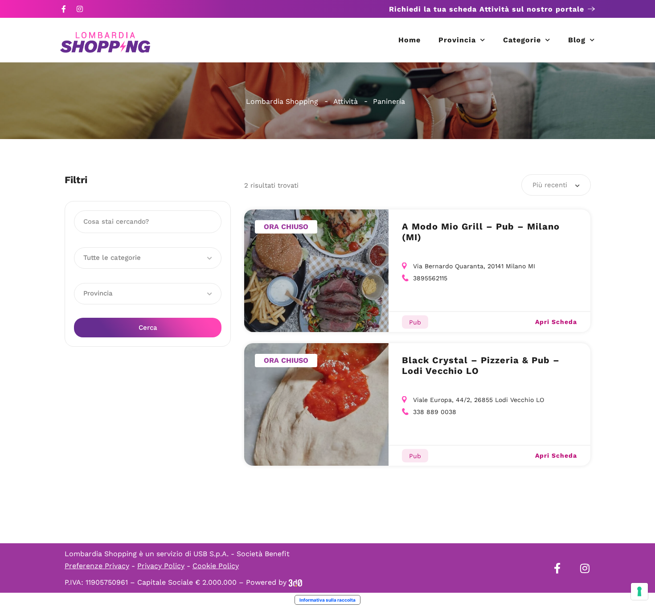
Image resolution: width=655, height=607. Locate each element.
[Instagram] (79, 8)
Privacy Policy (160, 566)
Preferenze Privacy (97, 566)
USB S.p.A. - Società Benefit (241, 554)
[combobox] (556, 185)
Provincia (457, 40)
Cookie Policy (215, 566)
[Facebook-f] (63, 8)
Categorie (522, 40)
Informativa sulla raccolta (327, 600)
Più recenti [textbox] (549, 185)
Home (409, 40)
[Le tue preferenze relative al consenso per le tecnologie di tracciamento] (639, 591)
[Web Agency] (295, 582)
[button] (147, 258)
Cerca (148, 328)
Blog (576, 40)
